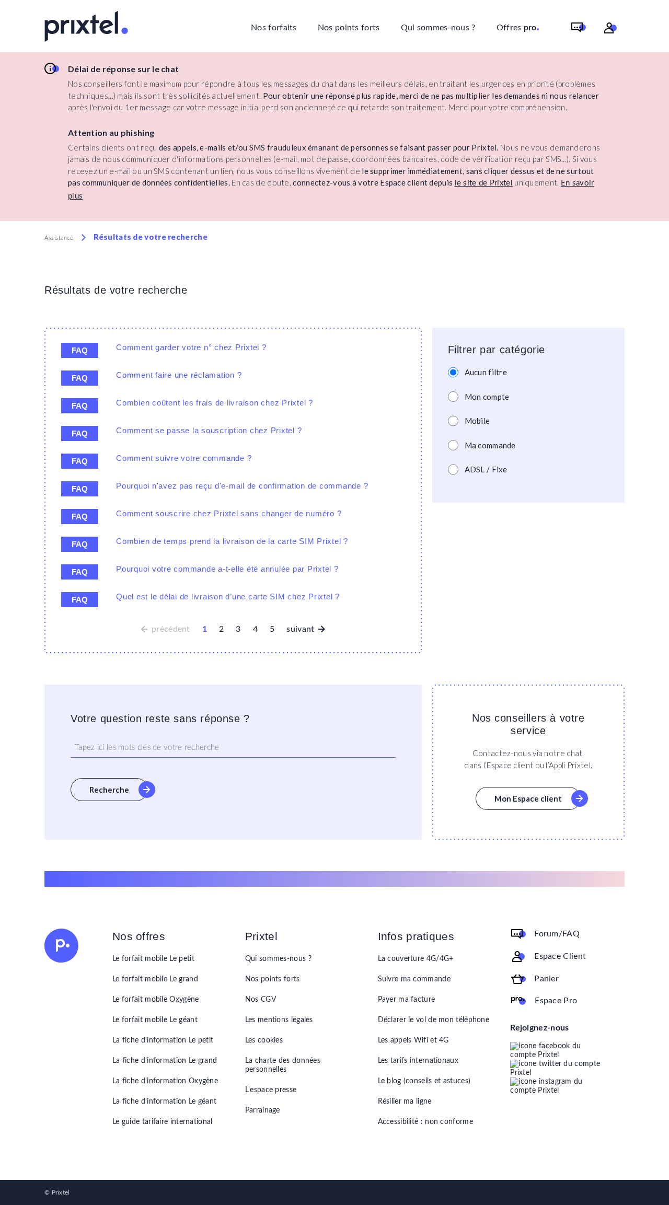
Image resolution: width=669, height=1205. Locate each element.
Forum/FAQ (557, 934)
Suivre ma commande (414, 979)
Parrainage (262, 1110)
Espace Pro (556, 1001)
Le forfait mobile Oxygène (155, 999)
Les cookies (264, 1040)
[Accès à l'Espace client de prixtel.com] (610, 27)
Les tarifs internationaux (418, 1060)
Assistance (59, 238)
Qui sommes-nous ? (438, 28)
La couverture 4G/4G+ (416, 959)
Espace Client (560, 956)
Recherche (109, 789)
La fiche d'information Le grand (164, 1060)
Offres (518, 26)
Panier (546, 979)
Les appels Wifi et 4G (413, 1040)
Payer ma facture (406, 999)
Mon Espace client (528, 798)
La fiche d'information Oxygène (165, 1081)
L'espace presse (271, 1090)
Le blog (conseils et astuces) (424, 1081)
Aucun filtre (486, 372)
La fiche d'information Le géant (164, 1101)
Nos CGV (260, 999)
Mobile (477, 420)
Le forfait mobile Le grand (155, 979)
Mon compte (487, 396)
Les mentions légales (279, 1020)
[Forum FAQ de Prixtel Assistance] (578, 27)
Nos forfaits (274, 28)
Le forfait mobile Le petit (153, 959)
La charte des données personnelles (282, 1065)
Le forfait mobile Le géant (155, 1020)
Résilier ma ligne (405, 1101)
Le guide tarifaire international (162, 1122)
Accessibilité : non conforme (425, 1122)
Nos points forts (349, 28)
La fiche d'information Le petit (162, 1040)
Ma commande (490, 445)
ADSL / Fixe (486, 469)
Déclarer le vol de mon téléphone (434, 1020)
